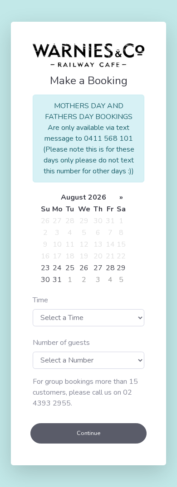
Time (40, 300)
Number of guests (61, 343)
